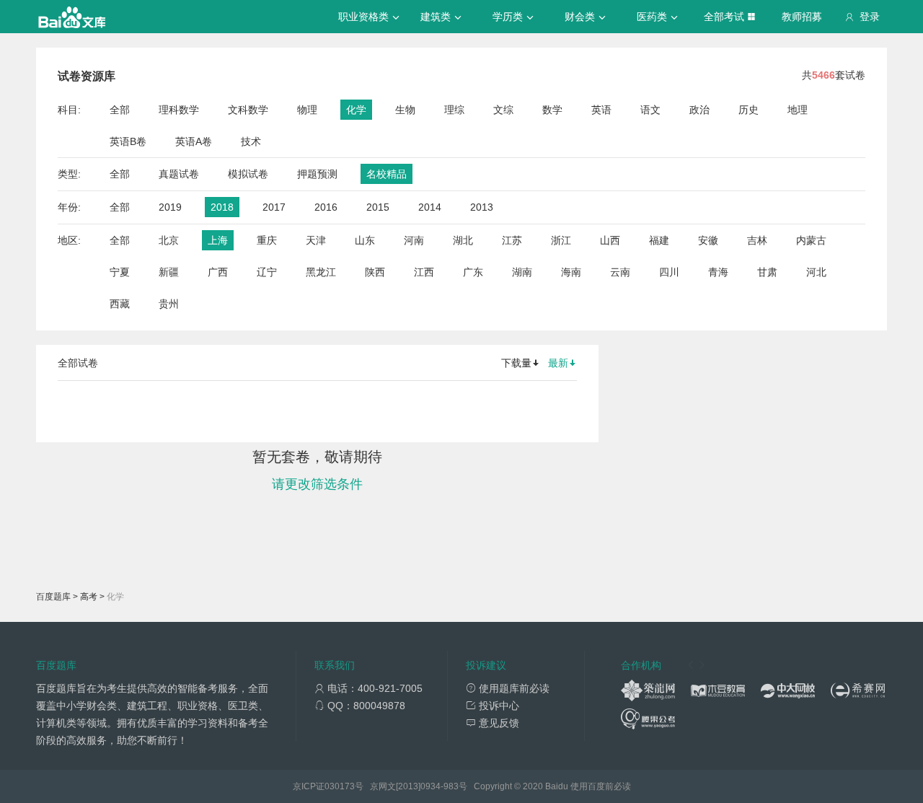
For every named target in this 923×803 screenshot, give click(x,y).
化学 (356, 109)
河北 (816, 272)
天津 (316, 240)
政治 (699, 109)
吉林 (757, 240)
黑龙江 (321, 272)
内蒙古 (811, 240)
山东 (365, 240)
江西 (424, 272)
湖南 (522, 272)
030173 (339, 786)
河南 (414, 240)
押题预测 (317, 174)
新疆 (169, 272)
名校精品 (386, 174)
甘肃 (767, 272)
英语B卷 (128, 141)
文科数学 (248, 109)
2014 (429, 207)
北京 (169, 240)
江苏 (512, 240)
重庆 (267, 240)
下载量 (516, 363)
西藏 (120, 304)
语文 (650, 109)
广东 (473, 272)
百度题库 (53, 597)
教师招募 (802, 16)
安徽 (708, 240)
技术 (251, 141)
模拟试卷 (248, 174)
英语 (601, 109)
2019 (170, 207)
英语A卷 (193, 141)
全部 (120, 109)
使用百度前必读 (600, 786)
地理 (797, 109)
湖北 (463, 240)
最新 (558, 363)
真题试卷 (179, 174)
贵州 (169, 304)
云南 (620, 272)
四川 (669, 272)
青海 (718, 272)
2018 (222, 207)
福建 (659, 240)
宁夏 (120, 272)
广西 (218, 272)
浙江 (561, 240)
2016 (325, 207)
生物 (405, 109)
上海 (218, 240)
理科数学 (179, 109)
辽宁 (267, 272)
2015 (377, 207)
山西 (610, 240)
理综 (454, 109)
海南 (571, 272)
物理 (307, 109)
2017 (274, 207)
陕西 (375, 272)
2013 (481, 207)
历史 (748, 109)
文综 (503, 109)
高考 (88, 597)
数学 (552, 109)
